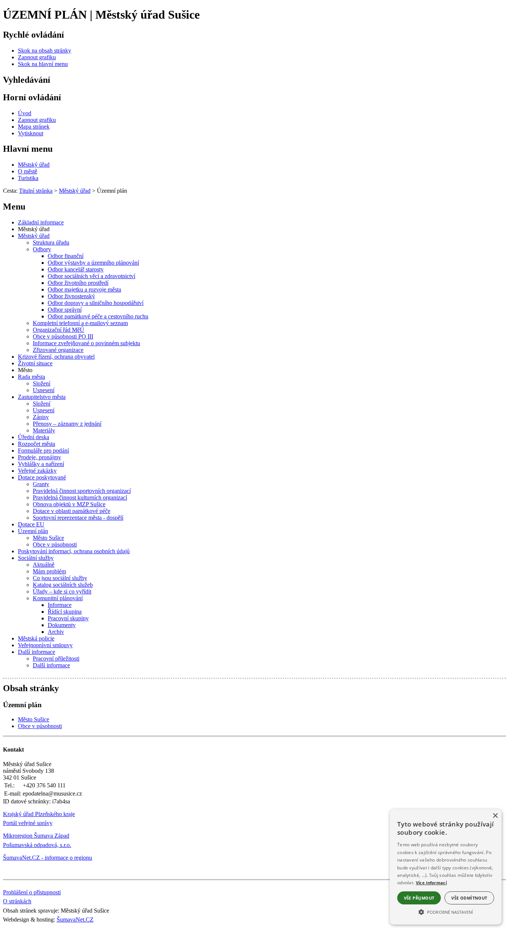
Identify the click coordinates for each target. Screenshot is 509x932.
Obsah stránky (31, 688)
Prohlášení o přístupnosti (32, 892)
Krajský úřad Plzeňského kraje (39, 814)
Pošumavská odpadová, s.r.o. (37, 845)
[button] (445, 911)
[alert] (446, 867)
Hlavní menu (28, 149)
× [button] (495, 816)
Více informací (431, 882)
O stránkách (17, 901)
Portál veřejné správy (28, 823)
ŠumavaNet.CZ (75, 919)
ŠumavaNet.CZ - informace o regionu (47, 857)
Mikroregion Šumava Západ (36, 835)
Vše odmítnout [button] (469, 898)
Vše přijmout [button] (419, 898)
